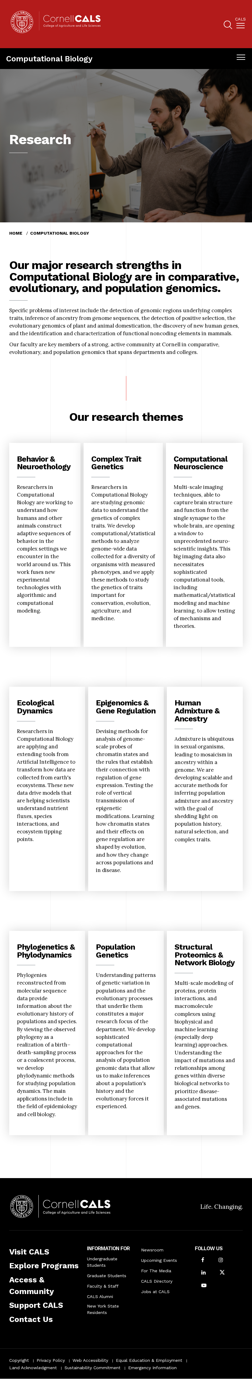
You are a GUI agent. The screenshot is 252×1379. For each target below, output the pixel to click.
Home (15, 233)
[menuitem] (240, 24)
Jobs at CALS (155, 1291)
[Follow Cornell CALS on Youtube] (204, 1286)
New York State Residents (103, 1309)
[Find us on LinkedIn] (203, 1273)
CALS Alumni (100, 1296)
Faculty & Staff (103, 1286)
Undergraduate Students (102, 1262)
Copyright (19, 1360)
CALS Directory (156, 1281)
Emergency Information (152, 1367)
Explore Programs (44, 1265)
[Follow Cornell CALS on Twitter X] (222, 1273)
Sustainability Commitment (92, 1367)
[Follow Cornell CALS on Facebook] (202, 1260)
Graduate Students (106, 1275)
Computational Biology (49, 58)
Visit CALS (29, 1251)
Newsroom (152, 1249)
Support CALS (36, 1305)
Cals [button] (240, 19)
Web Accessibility (90, 1360)
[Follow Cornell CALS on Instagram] (221, 1260)
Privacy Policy (51, 1360)
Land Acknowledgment (33, 1367)
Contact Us (31, 1319)
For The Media (156, 1270)
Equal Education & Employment (149, 1360)
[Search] (228, 25)
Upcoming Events (159, 1260)
